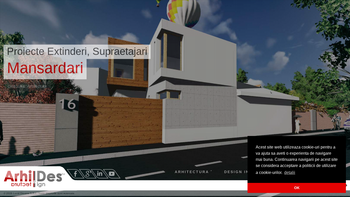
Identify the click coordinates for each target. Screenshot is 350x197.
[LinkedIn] (99, 174)
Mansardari (45, 67)
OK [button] (297, 188)
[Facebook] (75, 174)
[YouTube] (111, 174)
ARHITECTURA (191, 172)
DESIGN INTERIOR (245, 172)
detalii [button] (289, 172)
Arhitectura (37, 86)
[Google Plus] (87, 174)
